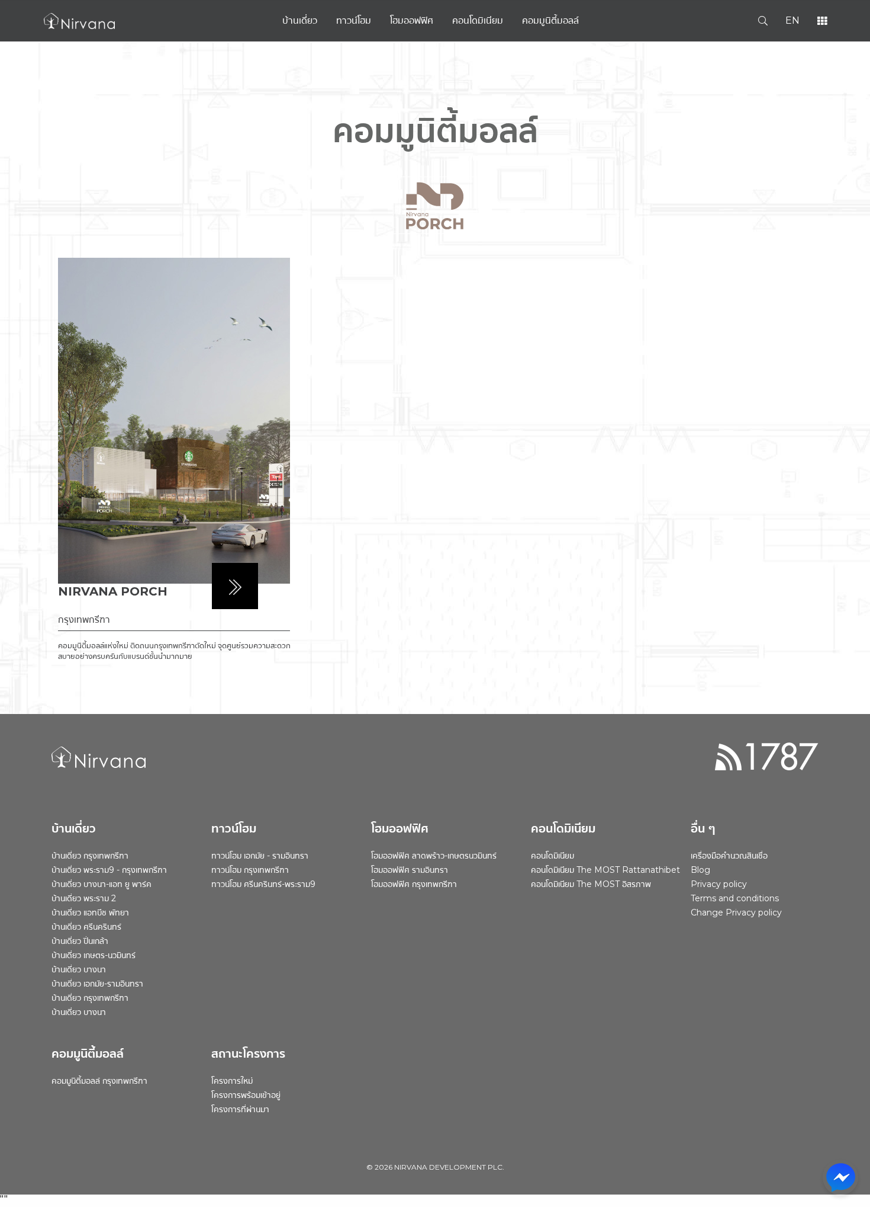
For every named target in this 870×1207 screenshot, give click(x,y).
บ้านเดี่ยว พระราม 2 (83, 898)
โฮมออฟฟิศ (411, 20)
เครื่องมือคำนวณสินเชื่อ (729, 855)
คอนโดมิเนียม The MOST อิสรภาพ (591, 884)
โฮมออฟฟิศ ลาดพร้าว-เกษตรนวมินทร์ (434, 855)
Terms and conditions (735, 898)
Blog (700, 870)
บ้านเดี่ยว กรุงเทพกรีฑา (89, 855)
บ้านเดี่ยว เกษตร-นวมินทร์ (93, 955)
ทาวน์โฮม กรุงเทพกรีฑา (250, 870)
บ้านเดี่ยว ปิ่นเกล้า (79, 941)
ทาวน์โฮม (353, 20)
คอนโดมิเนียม (477, 20)
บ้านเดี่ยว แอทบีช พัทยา (90, 912)
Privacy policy (719, 884)
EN (792, 20)
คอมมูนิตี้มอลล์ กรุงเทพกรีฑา (99, 1080)
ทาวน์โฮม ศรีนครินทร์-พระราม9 (263, 884)
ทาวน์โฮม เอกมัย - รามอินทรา (259, 855)
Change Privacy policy (736, 912)
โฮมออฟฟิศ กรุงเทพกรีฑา (414, 884)
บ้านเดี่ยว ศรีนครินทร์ (86, 926)
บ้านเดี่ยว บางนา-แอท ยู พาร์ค (101, 884)
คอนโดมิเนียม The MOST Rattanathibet (605, 870)
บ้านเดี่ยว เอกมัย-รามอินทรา (97, 983)
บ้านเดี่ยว (299, 20)
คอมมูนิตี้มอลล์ (550, 20)
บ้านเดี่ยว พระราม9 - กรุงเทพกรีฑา (109, 870)
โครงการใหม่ (232, 1080)
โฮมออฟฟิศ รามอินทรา (409, 870)
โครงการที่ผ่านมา (240, 1109)
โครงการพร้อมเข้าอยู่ (246, 1095)
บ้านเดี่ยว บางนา (78, 969)
